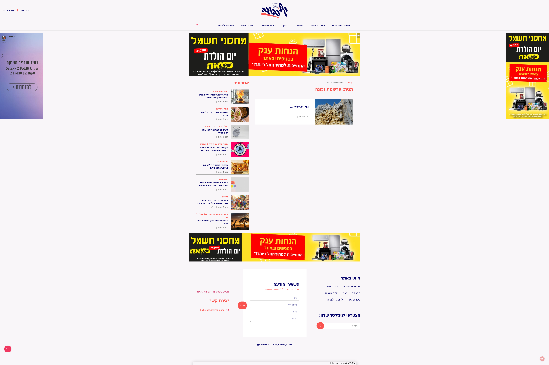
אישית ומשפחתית (341, 25)
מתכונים (300, 25)
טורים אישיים (269, 25)
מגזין (285, 25)
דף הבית (348, 82)
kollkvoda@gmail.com (212, 310)
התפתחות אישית (220, 91)
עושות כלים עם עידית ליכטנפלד (214, 144)
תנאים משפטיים (221, 292)
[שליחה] (318, 326)
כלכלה (225, 197)
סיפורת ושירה (248, 25)
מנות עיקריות (222, 109)
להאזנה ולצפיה (226, 25)
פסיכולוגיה (223, 179)
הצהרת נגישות (204, 292)
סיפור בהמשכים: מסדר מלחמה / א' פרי (212, 215)
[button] (194, 363)
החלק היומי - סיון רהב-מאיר (215, 126)
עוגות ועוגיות (222, 161)
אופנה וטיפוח (318, 25)
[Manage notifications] (542, 358)
